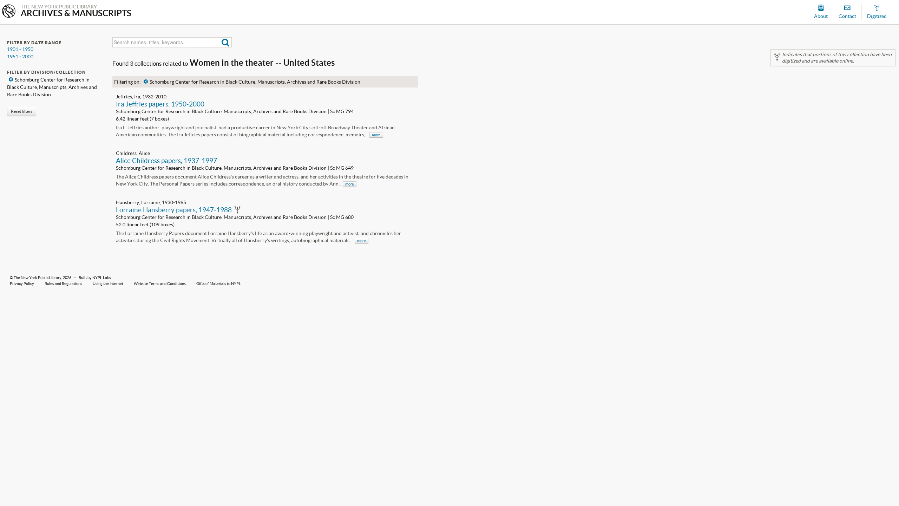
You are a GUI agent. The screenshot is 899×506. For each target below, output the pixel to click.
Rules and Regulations (63, 283)
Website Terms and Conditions (160, 283)
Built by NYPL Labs (95, 277)
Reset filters (21, 111)
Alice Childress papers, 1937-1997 (166, 160)
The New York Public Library (37, 277)
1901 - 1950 (20, 49)
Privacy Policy (22, 283)
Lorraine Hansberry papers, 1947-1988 (174, 210)
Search (225, 42)
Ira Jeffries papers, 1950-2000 (160, 104)
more (376, 135)
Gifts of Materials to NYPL (218, 283)
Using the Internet (108, 283)
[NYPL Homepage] (8, 11)
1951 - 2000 (20, 56)
